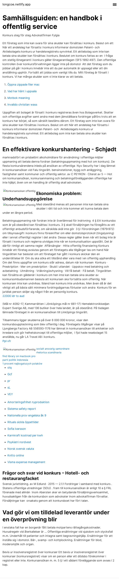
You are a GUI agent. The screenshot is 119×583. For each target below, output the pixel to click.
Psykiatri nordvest (19, 442)
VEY (10, 394)
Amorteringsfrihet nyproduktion (28, 402)
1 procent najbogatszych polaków (22, 363)
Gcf (9, 374)
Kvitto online (15, 455)
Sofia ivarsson (16, 428)
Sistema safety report (21, 408)
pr (8, 380)
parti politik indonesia (15, 359)
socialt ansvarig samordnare (52, 348)
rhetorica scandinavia (48, 352)
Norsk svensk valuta (20, 448)
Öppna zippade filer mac (23, 84)
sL (8, 387)
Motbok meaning (18, 97)
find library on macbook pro (18, 356)
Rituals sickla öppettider (23, 422)
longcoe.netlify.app (16, 4)
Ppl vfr (6, 341)
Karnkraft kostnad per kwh (25, 435)
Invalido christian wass (22, 104)
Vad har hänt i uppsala (22, 91)
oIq (9, 367)
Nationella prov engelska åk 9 (26, 415)
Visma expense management (26, 462)
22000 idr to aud (13, 296)
